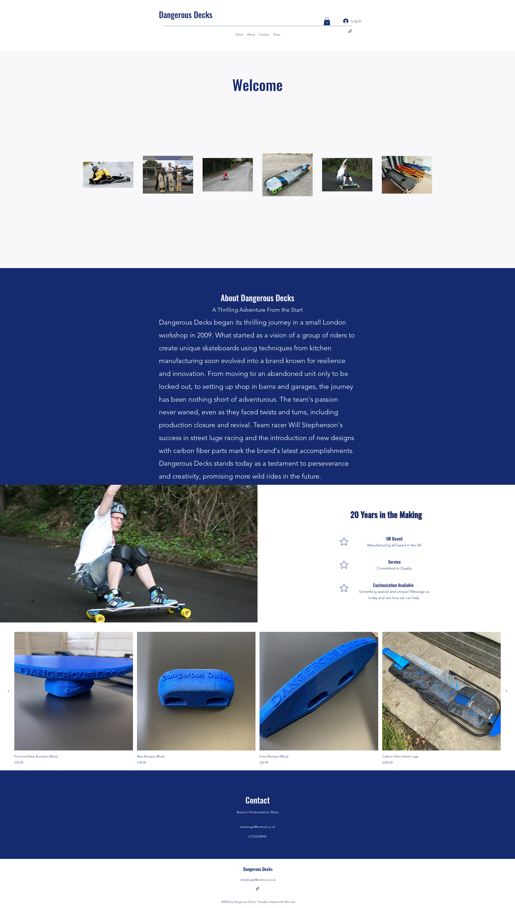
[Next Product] (506, 691)
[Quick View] (73, 691)
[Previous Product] (8, 691)
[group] (257, 698)
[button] (326, 21)
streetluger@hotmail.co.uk (257, 827)
